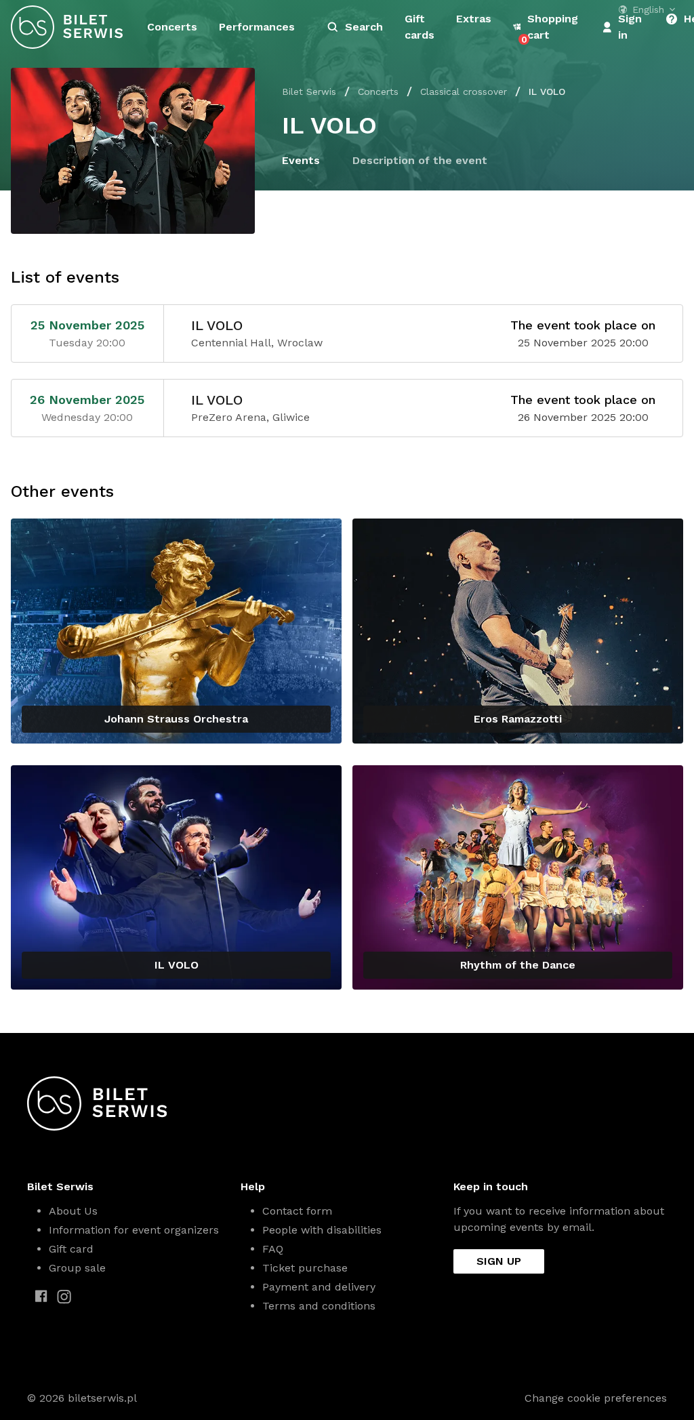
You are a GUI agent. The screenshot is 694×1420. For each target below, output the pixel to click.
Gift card (71, 1248)
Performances (257, 26)
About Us (73, 1210)
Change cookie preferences (596, 1398)
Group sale (77, 1267)
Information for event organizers (134, 1229)
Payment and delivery (318, 1286)
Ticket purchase (305, 1267)
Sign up (498, 1261)
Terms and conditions (318, 1305)
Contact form (297, 1210)
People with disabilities (322, 1229)
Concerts (172, 26)
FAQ (272, 1248)
